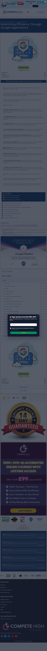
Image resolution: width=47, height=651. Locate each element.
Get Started (23, 332)
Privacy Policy (15, 329)
